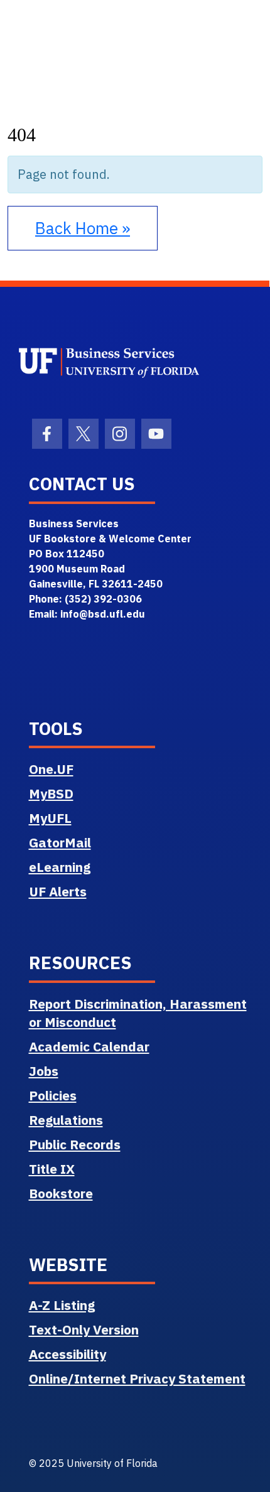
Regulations (66, 1120)
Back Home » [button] (82, 228)
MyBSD (51, 793)
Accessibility (67, 1354)
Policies (53, 1095)
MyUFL (50, 818)
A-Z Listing (62, 1305)
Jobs (43, 1071)
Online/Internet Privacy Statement (137, 1378)
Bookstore (61, 1193)
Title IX (52, 1169)
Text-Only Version (84, 1329)
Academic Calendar (89, 1046)
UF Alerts (58, 891)
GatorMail (60, 842)
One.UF (51, 769)
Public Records (75, 1144)
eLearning (59, 867)
